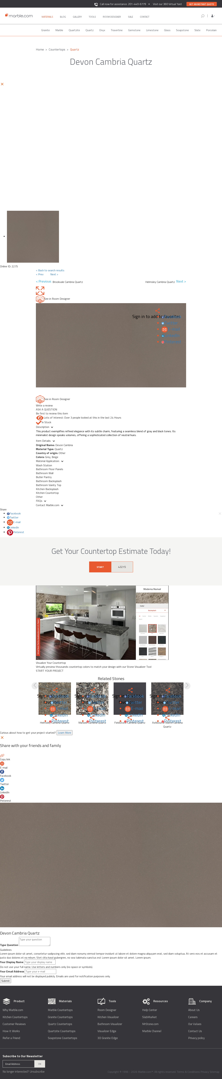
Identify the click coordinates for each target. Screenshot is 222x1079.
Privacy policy (196, 1038)
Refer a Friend (11, 1038)
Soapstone (182, 30)
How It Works (11, 1031)
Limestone (152, 30)
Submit (5, 981)
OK (39, 1064)
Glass (167, 30)
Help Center (149, 1010)
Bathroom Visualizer (109, 1024)
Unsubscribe (37, 1071)
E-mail (174, 329)
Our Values (194, 1024)
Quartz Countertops (60, 1024)
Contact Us (195, 1031)
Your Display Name (11, 962)
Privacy (204, 1072)
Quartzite (74, 30)
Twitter (171, 323)
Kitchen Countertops (15, 1017)
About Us (194, 1010)
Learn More (64, 733)
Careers (193, 1017)
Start (100, 567)
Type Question (9, 945)
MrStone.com (150, 1024)
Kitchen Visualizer (108, 1017)
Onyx (102, 30)
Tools (92, 17)
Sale (130, 17)
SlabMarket (149, 1017)
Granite (45, 30)
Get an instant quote (201, 4)
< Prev (40, 274)
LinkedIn (172, 335)
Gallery (77, 17)
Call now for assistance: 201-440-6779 (123, 4)
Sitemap (214, 1072)
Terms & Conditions (188, 1072)
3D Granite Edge (107, 1038)
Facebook (172, 316)
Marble (59, 30)
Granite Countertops (60, 1017)
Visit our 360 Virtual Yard (167, 4)
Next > (54, 274)
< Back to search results (50, 270)
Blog (63, 17)
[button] (213, 16)
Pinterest (172, 341)
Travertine (117, 30)
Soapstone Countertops (62, 1038)
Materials (47, 17)
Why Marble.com (13, 1010)
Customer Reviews (14, 1024)
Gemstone (134, 30)
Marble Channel (151, 1031)
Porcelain (211, 30)
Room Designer (106, 1010)
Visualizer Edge (106, 1031)
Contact (144, 17)
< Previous (44, 281)
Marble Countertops (60, 1010)
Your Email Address (12, 971)
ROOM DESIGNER (112, 17)
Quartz (90, 30)
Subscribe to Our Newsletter (23, 1056)
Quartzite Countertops (61, 1031)
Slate (197, 30)
